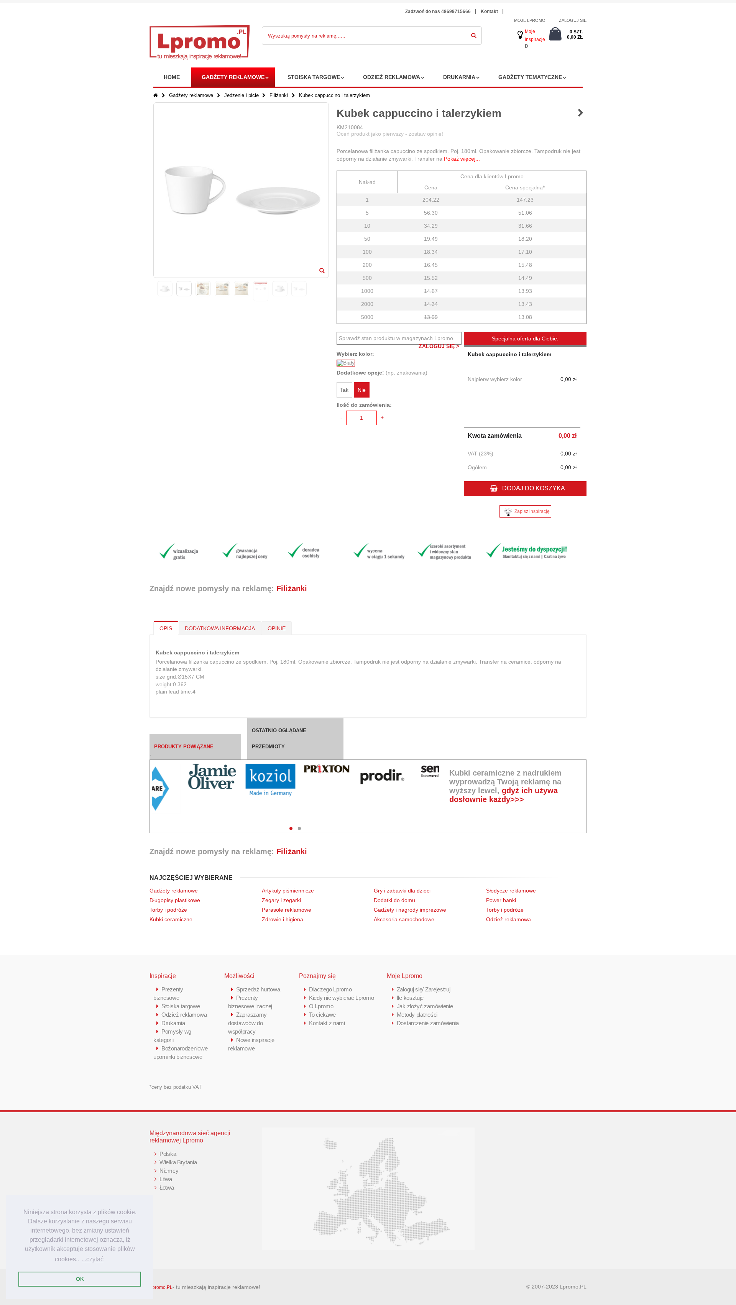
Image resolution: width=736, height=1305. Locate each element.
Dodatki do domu (394, 900)
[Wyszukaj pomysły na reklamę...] (473, 34)
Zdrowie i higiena (282, 919)
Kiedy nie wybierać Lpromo (341, 997)
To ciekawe (322, 1014)
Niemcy (168, 1170)
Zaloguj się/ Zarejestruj (423, 989)
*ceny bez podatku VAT (176, 1087)
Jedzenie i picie (241, 95)
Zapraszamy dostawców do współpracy (247, 1023)
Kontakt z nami (327, 1023)
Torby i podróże (168, 910)
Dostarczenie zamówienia (428, 1023)
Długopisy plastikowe (175, 900)
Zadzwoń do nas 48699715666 (438, 11)
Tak (344, 390)
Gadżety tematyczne (530, 77)
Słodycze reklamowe (511, 891)
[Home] (155, 95)
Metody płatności (417, 1014)
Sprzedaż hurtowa (258, 989)
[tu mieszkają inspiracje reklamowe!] (200, 29)
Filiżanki (279, 95)
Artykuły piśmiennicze (288, 891)
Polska (167, 1154)
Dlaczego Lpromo (330, 989)
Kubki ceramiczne (171, 919)
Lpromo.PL (161, 1287)
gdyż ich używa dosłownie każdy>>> (503, 795)
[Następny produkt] (580, 113)
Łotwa (166, 1187)
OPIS (165, 628)
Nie (362, 390)
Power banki (501, 900)
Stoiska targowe (314, 77)
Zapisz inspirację (532, 511)
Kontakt (489, 11)
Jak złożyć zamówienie (425, 1006)
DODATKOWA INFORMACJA (220, 628)
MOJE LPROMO (529, 20)
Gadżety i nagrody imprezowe (410, 910)
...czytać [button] (93, 1259)
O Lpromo (321, 1006)
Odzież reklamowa (391, 77)
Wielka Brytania (178, 1162)
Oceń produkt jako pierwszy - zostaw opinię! (390, 134)
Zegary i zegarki (282, 900)
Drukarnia (459, 77)
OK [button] (80, 1279)
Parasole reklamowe (286, 910)
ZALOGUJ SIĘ (572, 20)
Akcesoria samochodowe (404, 919)
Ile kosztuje (410, 997)
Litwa (165, 1179)
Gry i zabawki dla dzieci (402, 891)
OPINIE (277, 628)
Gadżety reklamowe (233, 77)
